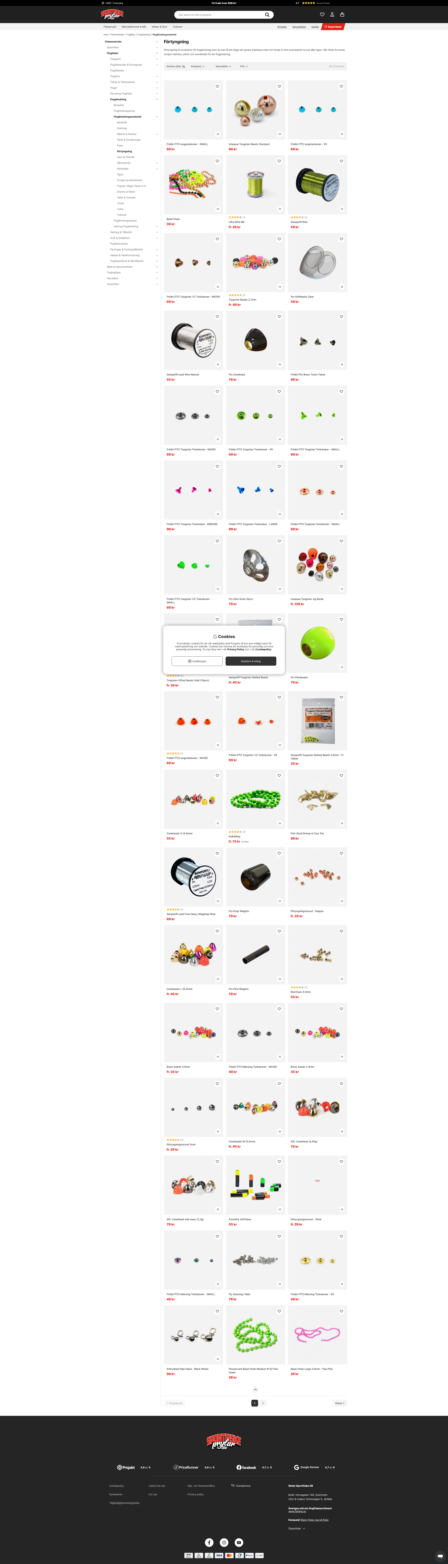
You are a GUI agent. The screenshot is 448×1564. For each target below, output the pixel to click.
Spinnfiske (113, 47)
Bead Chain (173, 218)
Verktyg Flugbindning (126, 226)
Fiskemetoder (117, 34)
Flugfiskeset (117, 70)
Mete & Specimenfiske (119, 266)
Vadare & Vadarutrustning (124, 255)
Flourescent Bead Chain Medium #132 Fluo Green (253, 1370)
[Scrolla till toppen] (255, 1389)
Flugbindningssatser (125, 220)
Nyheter (282, 26)
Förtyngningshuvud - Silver (306, 1219)
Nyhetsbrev (116, 1494)
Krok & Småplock (120, 237)
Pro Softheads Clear (302, 296)
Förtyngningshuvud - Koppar (307, 911)
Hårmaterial (123, 162)
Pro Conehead (237, 374)
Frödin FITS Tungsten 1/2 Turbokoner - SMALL (189, 600)
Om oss (152, 1494)
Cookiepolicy (116, 1485)
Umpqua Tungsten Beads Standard (249, 144)
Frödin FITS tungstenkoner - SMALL (187, 144)
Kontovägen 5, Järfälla (319, 1499)
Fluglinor (115, 76)
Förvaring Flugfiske (121, 93)
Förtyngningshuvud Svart (181, 1144)
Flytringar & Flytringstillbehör (126, 249)
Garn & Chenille (125, 157)
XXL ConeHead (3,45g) (304, 1141)
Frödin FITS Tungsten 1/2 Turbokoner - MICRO (193, 296)
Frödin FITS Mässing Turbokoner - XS (312, 1294)
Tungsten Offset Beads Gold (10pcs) (188, 680)
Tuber (120, 208)
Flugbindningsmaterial (164, 34)
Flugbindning (144, 34)
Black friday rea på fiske (314, 1519)
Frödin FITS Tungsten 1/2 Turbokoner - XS (253, 754)
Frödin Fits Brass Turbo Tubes (308, 374)
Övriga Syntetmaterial (129, 180)
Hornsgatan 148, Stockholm (311, 1494)
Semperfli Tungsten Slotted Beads (248, 677)
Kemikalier (123, 168)
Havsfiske (112, 278)
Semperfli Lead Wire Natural (183, 374)
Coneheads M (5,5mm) (242, 1141)
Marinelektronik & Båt (134, 26)
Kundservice (243, 1485)
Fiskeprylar (110, 26)
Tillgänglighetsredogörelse (124, 1502)
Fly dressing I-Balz (239, 1294)
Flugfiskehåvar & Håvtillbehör (127, 260)
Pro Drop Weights (239, 911)
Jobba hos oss (156, 1485)
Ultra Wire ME (236, 221)
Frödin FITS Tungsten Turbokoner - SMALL (315, 524)
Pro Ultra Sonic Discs (241, 598)
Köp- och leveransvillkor (201, 1485)
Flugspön (115, 58)
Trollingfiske (114, 272)
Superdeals (335, 26)
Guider (315, 26)
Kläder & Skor (159, 26)
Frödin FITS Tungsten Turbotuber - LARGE (253, 524)
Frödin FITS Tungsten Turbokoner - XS (251, 449)
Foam (120, 145)
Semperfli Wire (299, 221)
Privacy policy (196, 1494)
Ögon (120, 174)
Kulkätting (234, 836)
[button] (321, 3)
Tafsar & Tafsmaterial (122, 81)
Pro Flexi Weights (239, 988)
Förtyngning (124, 151)
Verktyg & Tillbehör (121, 232)
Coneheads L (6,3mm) (179, 988)
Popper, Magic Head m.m (131, 185)
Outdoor (177, 26)
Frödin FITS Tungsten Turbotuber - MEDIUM (192, 524)
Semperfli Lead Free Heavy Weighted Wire (191, 914)
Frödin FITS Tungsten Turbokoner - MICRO (191, 449)
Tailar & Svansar (126, 197)
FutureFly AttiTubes (240, 1219)
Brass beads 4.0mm (178, 1066)
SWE (114, 3)
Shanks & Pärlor (126, 191)
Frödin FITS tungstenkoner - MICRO (187, 757)
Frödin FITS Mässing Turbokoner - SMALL (191, 1294)
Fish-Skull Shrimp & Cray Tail (307, 833)
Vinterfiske (113, 284)
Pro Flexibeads (299, 677)
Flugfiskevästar (119, 243)
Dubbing (122, 128)
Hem (106, 34)
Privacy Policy (235, 649)
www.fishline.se (297, 1511)
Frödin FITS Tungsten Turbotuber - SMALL (315, 449)
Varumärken (299, 26)
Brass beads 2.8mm (302, 1066)
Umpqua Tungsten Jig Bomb (307, 598)
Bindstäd (119, 105)
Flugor (113, 87)
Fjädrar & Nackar (126, 133)
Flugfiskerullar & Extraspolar (126, 64)
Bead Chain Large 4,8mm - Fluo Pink (312, 1368)
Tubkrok (122, 214)
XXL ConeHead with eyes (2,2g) (185, 1219)
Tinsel (120, 203)
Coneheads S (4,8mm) (179, 833)
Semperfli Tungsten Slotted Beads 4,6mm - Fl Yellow (317, 756)
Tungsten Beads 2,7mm (242, 299)
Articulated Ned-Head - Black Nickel (187, 1368)
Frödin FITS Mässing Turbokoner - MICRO (253, 1066)
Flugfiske (130, 34)
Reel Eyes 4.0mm (301, 991)
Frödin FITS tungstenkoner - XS (309, 144)
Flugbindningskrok (124, 110)
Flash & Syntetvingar (129, 139)
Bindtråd (122, 122)
